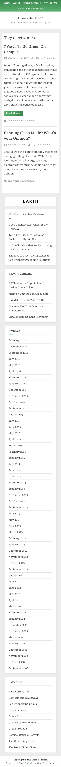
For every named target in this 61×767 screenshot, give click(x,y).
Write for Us (50, 3)
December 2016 (18, 346)
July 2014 (14, 464)
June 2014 (15, 470)
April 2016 (15, 371)
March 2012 (16, 606)
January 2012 (17, 618)
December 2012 (18, 550)
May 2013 (14, 519)
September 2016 (18, 352)
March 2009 (16, 637)
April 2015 (15, 439)
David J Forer (17, 300)
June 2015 (15, 427)
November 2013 (18, 495)
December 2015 (18, 389)
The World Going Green (21, 181)
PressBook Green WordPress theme (37, 763)
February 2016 (17, 377)
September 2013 (18, 507)
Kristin (30, 58)
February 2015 (17, 451)
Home (7, 3)
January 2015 (17, 457)
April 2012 (15, 600)
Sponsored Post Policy (30, 8)
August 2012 (16, 575)
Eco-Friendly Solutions (23, 704)
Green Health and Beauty (24, 722)
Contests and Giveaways (23, 697)
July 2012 (14, 581)
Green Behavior (30, 18)
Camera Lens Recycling (34, 293)
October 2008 (17, 662)
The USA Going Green (22, 741)
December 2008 (18, 649)
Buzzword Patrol (19, 691)
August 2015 (16, 414)
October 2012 (17, 563)
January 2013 (17, 544)
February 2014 (17, 482)
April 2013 (15, 526)
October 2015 (17, 402)
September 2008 (18, 668)
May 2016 (14, 365)
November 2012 (18, 556)
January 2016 (17, 383)
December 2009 (18, 625)
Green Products (18, 728)
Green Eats (15, 716)
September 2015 (18, 408)
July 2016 (14, 359)
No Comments (47, 58)
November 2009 (18, 631)
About (16, 3)
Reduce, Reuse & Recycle (21, 120)
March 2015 (16, 445)
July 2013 (14, 513)
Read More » (14, 114)
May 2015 (14, 433)
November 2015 (18, 396)
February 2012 (17, 612)
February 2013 (17, 538)
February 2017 (17, 340)
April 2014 (15, 476)
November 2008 (18, 655)
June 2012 (15, 587)
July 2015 (14, 420)
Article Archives (32, 3)
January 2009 (17, 643)
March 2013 (16, 532)
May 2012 (14, 594)
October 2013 (17, 501)
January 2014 (17, 488)
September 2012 (18, 569)
